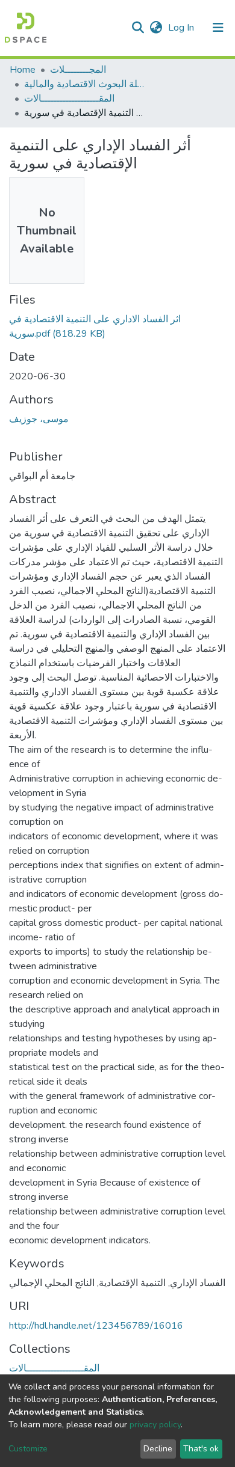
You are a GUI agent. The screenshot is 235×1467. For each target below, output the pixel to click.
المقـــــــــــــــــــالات (69, 98)
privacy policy (155, 1424)
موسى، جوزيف (39, 419)
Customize (28, 1448)
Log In (182, 27)
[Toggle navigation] (218, 28)
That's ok (201, 1448)
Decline (157, 1448)
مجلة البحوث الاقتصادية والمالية (84, 84)
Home (23, 69)
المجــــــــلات (78, 69)
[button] (156, 27)
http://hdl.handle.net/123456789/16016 (96, 1325)
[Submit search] (138, 27)
